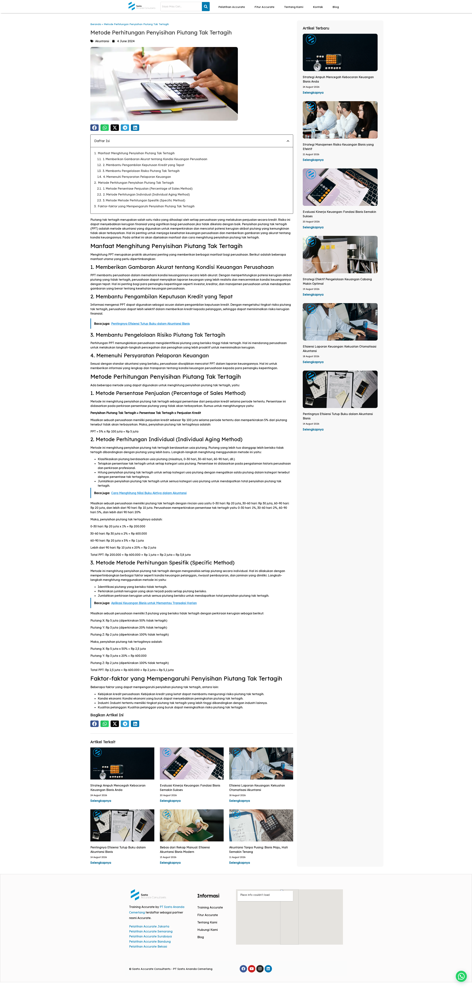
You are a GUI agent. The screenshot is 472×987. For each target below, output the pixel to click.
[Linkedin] (268, 968)
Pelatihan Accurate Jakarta (149, 926)
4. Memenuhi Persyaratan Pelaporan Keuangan (137, 177)
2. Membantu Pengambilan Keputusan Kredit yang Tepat (143, 165)
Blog (336, 7)
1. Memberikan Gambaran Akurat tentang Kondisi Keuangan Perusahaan (155, 159)
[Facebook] (243, 968)
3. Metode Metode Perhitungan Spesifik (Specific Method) (144, 200)
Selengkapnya (100, 801)
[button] (94, 127)
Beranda (95, 24)
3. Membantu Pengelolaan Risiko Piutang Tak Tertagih (141, 171)
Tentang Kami (293, 7)
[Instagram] (260, 968)
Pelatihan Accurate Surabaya (150, 936)
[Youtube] (251, 968)
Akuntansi (102, 41)
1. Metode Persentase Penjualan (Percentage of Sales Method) (147, 188)
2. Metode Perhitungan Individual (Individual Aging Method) (146, 194)
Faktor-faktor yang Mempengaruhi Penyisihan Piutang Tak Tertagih (146, 206)
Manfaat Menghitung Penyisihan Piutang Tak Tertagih (136, 153)
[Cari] (206, 6)
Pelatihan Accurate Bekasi (148, 946)
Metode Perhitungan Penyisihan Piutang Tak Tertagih (136, 182)
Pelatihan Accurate (231, 7)
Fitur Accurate (264, 7)
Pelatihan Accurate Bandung (150, 941)
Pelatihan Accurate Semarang (151, 931)
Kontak (318, 7)
